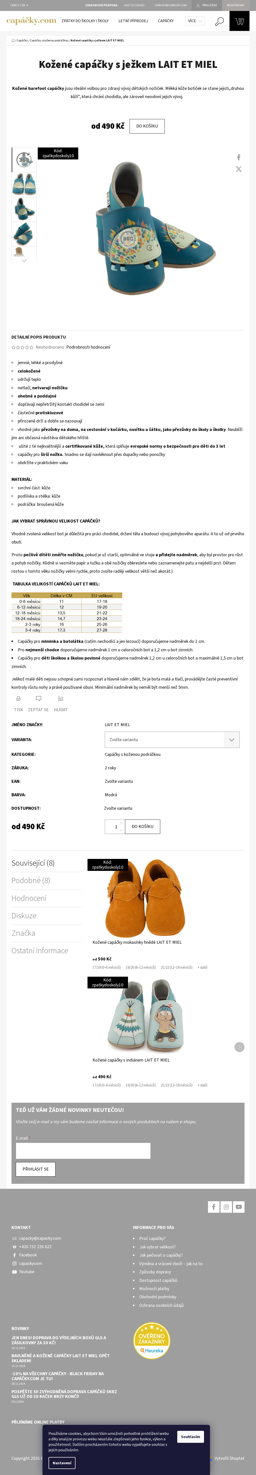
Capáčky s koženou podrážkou (132, 754)
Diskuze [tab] (24, 916)
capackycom (30, 1263)
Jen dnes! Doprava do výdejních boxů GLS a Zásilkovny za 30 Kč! (59, 1340)
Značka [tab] (24, 933)
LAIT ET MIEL (117, 725)
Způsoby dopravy (155, 1272)
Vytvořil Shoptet (229, 1458)
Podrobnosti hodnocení (88, 347)
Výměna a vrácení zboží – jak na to (170, 1264)
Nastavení (62, 1463)
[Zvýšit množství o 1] (121, 823)
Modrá (111, 795)
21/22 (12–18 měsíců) (176, 967)
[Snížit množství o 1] (121, 830)
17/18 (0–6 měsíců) (106, 967)
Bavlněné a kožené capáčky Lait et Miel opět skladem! (61, 1358)
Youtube (26, 1272)
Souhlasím (190, 1437)
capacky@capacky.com (40, 1238)
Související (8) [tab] (33, 863)
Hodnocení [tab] (29, 898)
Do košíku (147, 126)
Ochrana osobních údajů (161, 1305)
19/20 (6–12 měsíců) (141, 967)
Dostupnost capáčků (158, 1280)
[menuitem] (85, 21)
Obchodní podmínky (157, 1297)
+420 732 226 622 (35, 1247)
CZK (23, 5)
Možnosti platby (154, 1289)
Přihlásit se (35, 1169)
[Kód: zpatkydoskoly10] (145, 898)
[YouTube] (238, 1207)
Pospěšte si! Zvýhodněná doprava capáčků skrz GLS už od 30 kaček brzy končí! (64, 1394)
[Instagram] (226, 1207)
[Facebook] (238, 157)
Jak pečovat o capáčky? (161, 1255)
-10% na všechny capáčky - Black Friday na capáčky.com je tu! (58, 1376)
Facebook (28, 1255)
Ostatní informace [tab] (40, 950)
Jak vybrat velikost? (157, 1247)
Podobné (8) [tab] (31, 880)
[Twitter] (238, 169)
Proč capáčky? (152, 1238)
